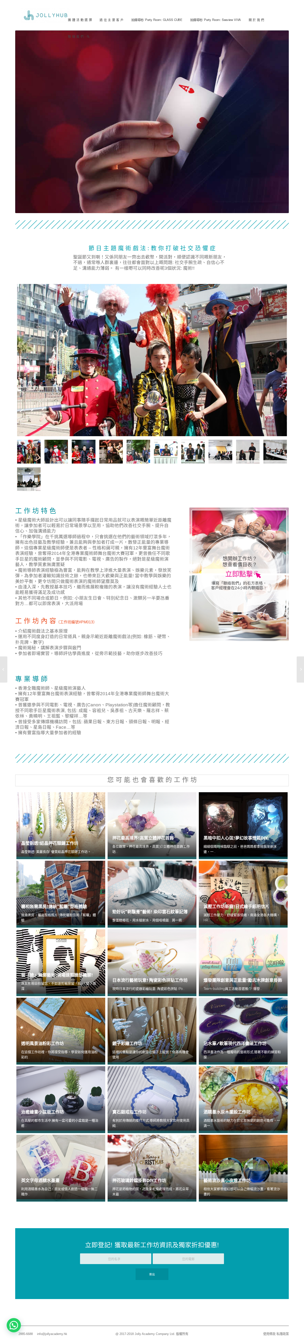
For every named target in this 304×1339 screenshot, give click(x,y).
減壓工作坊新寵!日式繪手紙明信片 (236, 906)
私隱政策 (282, 1334)
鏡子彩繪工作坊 (127, 1043)
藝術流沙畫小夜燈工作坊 (227, 1180)
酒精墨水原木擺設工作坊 (227, 1111)
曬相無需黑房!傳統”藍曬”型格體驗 (54, 906)
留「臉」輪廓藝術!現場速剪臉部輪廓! (57, 974)
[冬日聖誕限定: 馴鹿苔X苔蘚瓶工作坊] (3, 669)
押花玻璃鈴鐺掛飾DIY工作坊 (139, 1180)
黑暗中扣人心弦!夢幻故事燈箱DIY (236, 838)
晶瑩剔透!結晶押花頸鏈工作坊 (49, 843)
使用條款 (269, 1334)
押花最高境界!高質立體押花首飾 (143, 838)
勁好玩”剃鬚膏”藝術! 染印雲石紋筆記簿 (150, 911)
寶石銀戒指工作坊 (129, 1111)
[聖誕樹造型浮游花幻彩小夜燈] (300, 669)
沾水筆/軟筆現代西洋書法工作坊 (235, 1043)
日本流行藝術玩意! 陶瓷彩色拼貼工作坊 (150, 980)
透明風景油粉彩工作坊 (42, 1043)
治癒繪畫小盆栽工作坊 (42, 1111)
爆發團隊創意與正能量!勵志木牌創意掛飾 (243, 980)
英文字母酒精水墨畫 (40, 1180)
